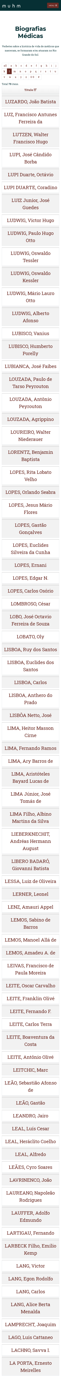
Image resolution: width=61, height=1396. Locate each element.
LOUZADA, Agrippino (30, 419)
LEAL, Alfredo (30, 1154)
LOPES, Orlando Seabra (30, 492)
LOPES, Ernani (30, 565)
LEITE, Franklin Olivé (30, 998)
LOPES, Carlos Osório (30, 590)
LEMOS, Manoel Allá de (30, 939)
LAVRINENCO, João (30, 1180)
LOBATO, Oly (30, 636)
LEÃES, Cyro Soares (30, 1167)
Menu (52, 5)
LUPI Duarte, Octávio (30, 174)
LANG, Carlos (30, 1291)
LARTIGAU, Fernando (30, 1233)
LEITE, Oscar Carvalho (30, 985)
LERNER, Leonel (30, 894)
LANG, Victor (30, 1265)
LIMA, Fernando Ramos (30, 748)
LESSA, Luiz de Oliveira (30, 881)
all (5, 65)
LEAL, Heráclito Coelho (30, 1141)
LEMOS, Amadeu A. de (30, 952)
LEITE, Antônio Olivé (30, 1057)
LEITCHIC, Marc (30, 1070)
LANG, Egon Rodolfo (30, 1278)
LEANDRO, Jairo (30, 1115)
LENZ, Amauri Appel (30, 907)
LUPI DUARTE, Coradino (30, 187)
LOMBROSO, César (30, 603)
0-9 (32, 77)
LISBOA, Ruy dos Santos (30, 649)
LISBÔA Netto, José (31, 715)
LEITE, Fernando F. (30, 1011)
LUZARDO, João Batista (30, 101)
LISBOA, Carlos (30, 682)
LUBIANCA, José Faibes (30, 366)
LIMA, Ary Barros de (30, 761)
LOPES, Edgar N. (30, 578)
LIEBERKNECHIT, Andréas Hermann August (30, 841)
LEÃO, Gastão (30, 1102)
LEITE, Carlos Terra (30, 1024)
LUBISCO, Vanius (30, 333)
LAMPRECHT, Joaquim (30, 1324)
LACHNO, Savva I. (30, 1350)
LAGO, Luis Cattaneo (30, 1337)
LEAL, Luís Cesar (30, 1128)
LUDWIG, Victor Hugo (30, 220)
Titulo (28, 90)
